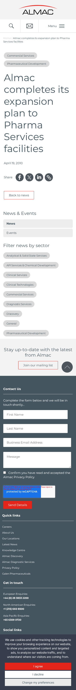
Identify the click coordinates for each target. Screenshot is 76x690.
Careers (7, 526)
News (10, 223)
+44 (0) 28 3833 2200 (16, 597)
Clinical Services (16, 275)
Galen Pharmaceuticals (16, 573)
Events (11, 233)
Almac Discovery (12, 556)
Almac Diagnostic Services (18, 561)
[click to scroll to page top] (67, 367)
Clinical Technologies (19, 284)
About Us (8, 532)
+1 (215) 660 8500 (13, 608)
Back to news (19, 195)
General (11, 323)
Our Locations (10, 538)
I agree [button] (38, 666)
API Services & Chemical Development (30, 265)
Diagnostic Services (18, 304)
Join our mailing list (38, 365)
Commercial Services (19, 294)
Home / (7, 38)
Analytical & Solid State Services (26, 255)
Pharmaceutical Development (26, 333)
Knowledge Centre (13, 550)
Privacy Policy (10, 567)
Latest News (9, 544)
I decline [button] (38, 674)
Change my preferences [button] (38, 682)
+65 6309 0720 (12, 619)
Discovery (12, 313)
